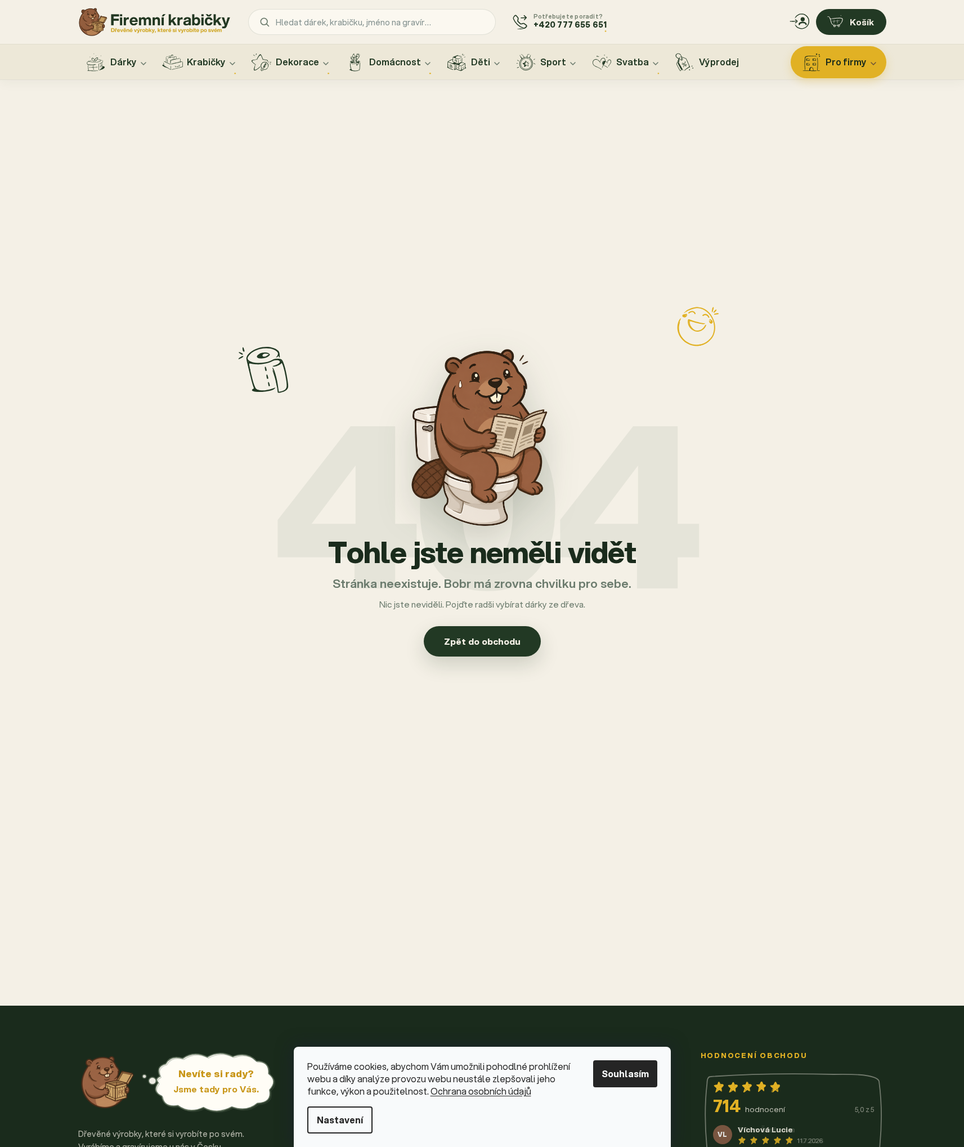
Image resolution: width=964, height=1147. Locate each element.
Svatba (632, 61)
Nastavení (340, 1119)
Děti (480, 61)
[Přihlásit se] (800, 22)
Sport (553, 61)
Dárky (123, 61)
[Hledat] (264, 22)
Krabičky (206, 61)
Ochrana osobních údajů (481, 1090)
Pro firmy (846, 61)
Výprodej (719, 61)
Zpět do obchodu (482, 641)
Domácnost (395, 61)
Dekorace (297, 61)
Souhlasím (625, 1073)
